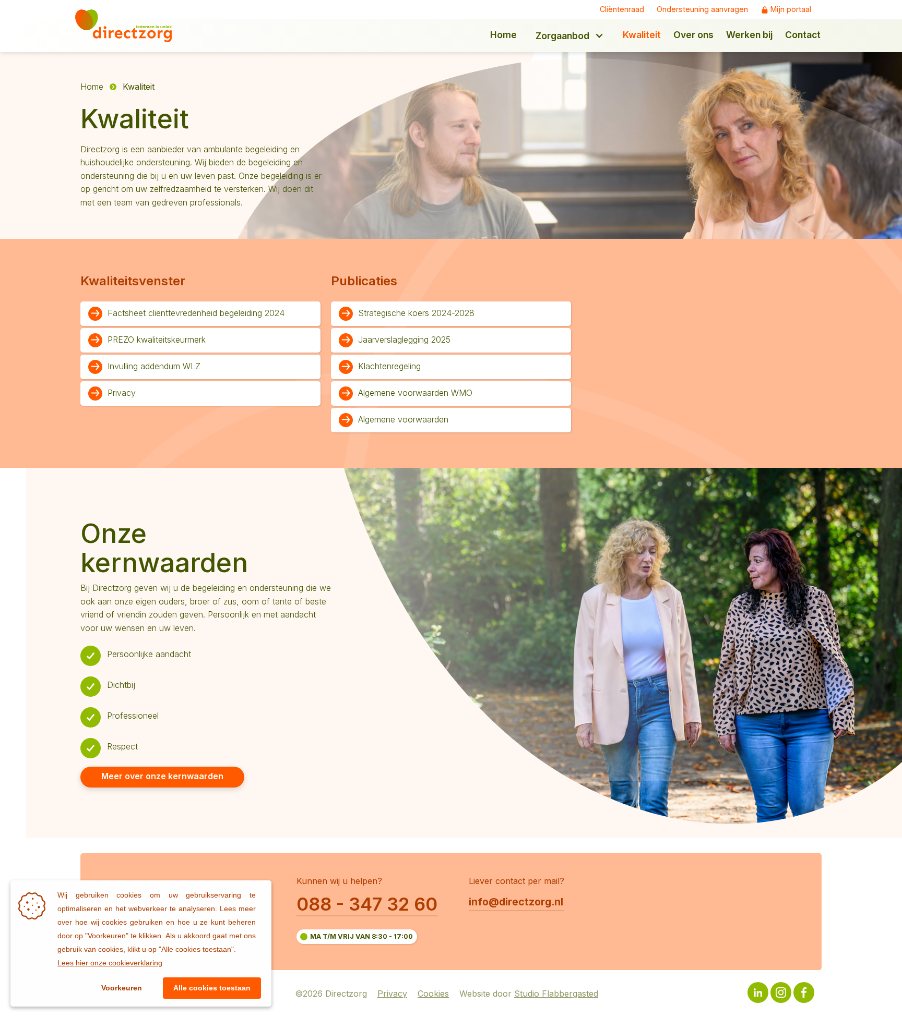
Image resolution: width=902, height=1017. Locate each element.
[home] (130, 25)
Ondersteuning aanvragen (702, 9)
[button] (569, 36)
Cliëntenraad (622, 9)
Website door (528, 994)
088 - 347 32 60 (366, 904)
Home (91, 86)
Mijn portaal (790, 9)
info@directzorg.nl (516, 901)
